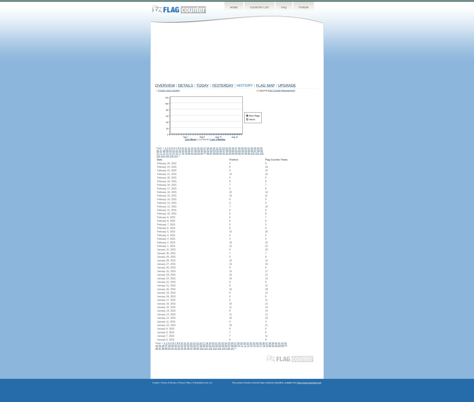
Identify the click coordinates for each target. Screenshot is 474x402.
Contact (155, 383)
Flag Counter (179, 9)
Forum (303, 7)
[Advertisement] (237, 54)
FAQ (284, 7)
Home (234, 7)
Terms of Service (168, 383)
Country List (259, 7)
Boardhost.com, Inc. (204, 383)
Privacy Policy (184, 383)
